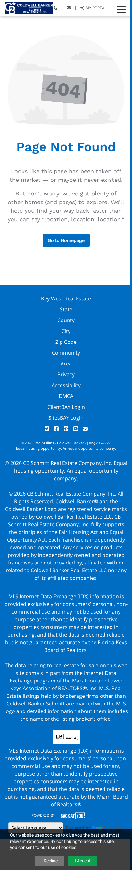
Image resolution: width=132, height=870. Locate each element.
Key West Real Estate (66, 298)
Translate (114, 828)
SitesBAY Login (66, 417)
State (66, 309)
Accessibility (66, 385)
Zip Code (66, 341)
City (66, 331)
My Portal (95, 8)
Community (66, 352)
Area (66, 363)
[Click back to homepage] (26, 7)
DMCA (66, 396)
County (66, 320)
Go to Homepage (66, 240)
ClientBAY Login (66, 406)
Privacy (66, 374)
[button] (121, 9)
